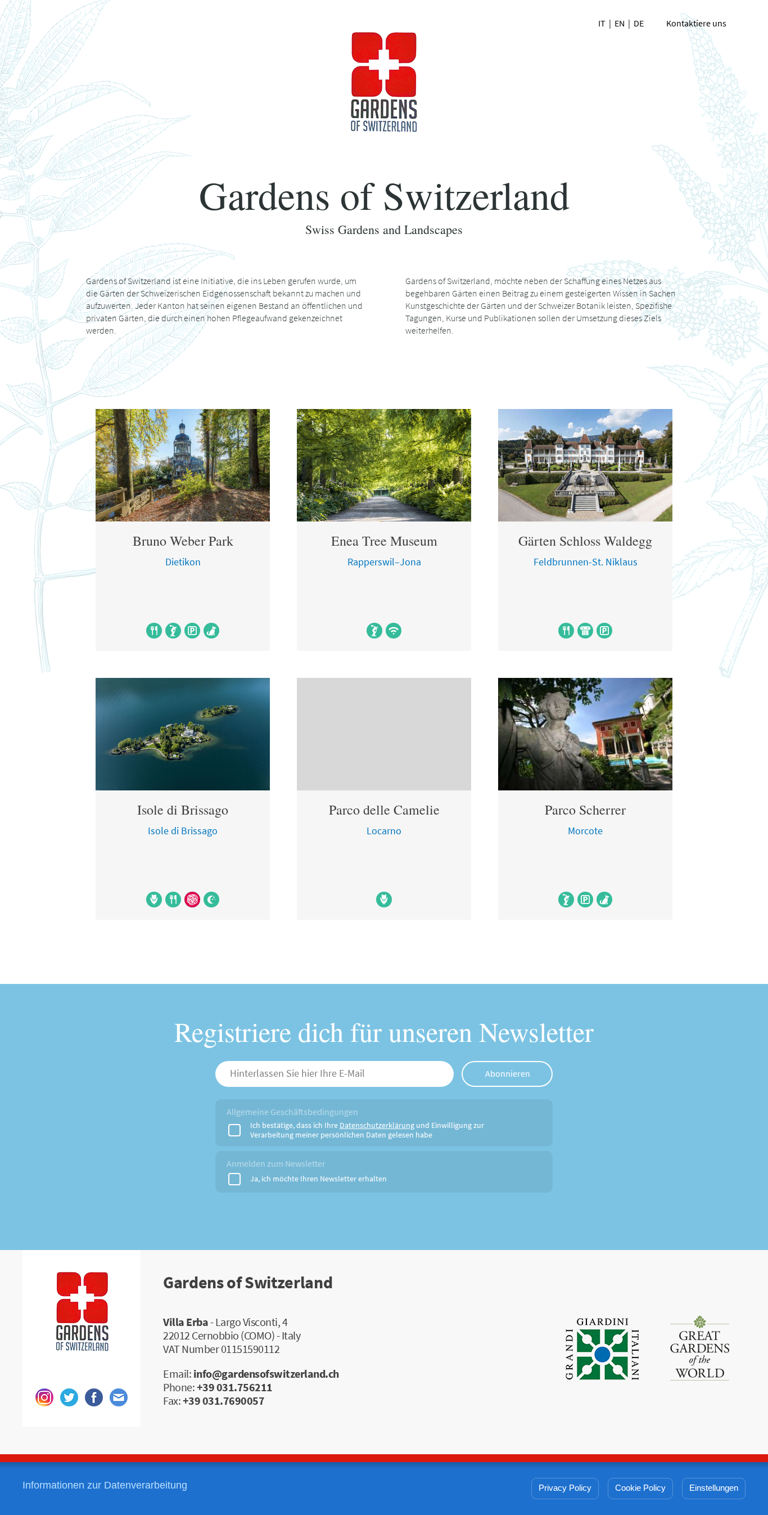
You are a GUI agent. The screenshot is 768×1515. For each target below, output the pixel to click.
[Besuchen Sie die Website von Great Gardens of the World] (700, 1351)
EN (620, 23)
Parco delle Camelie (384, 810)
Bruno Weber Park (183, 541)
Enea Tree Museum (384, 541)
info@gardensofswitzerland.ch (266, 1374)
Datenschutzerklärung (377, 1125)
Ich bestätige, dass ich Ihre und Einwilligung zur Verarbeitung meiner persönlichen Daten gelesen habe (367, 1130)
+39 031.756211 (235, 1387)
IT (602, 23)
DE (639, 23)
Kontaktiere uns (696, 23)
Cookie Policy (640, 1487)
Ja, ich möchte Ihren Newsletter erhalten (318, 1179)
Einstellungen (713, 1487)
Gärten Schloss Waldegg (585, 541)
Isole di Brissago (182, 810)
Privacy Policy (565, 1487)
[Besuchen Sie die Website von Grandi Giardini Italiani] (602, 1351)
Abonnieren (507, 1074)
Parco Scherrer (585, 810)
